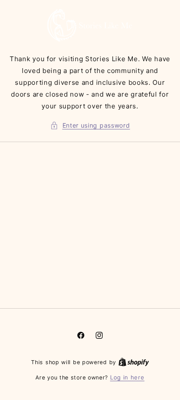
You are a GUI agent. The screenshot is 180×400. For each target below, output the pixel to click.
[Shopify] (133, 361)
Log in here (127, 377)
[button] (90, 125)
